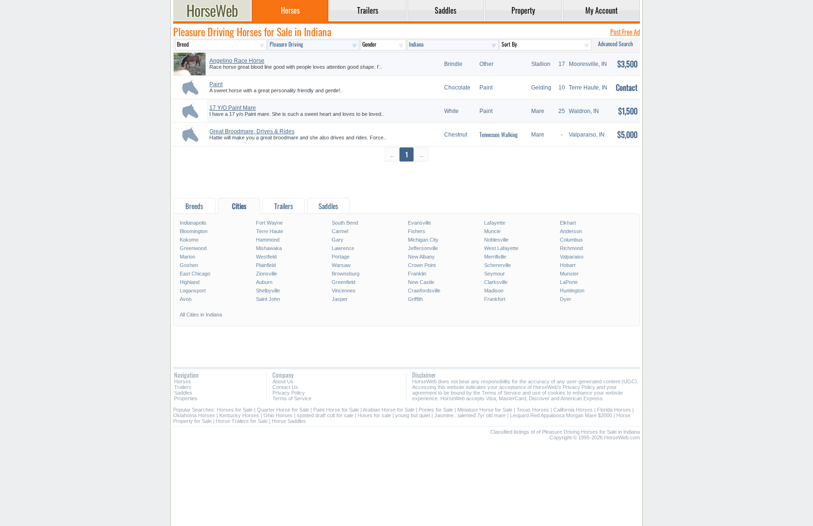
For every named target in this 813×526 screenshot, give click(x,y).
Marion (187, 256)
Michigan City (423, 240)
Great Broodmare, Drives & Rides (252, 131)
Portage (341, 256)
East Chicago (195, 273)
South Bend (345, 223)
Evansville (419, 223)
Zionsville (266, 273)
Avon (185, 299)
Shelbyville (268, 290)
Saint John (268, 299)
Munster (569, 273)
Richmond (571, 248)
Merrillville (495, 256)
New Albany (421, 256)
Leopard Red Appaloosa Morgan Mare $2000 (561, 415)
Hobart (567, 265)
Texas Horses (533, 410)
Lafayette (494, 223)
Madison (493, 290)
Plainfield (266, 265)
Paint (216, 84)
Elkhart (568, 223)
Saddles (183, 393)
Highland (189, 282)
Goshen (189, 265)
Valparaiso (571, 256)
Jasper (340, 299)
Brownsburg (345, 273)
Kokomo (189, 240)
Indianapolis (193, 223)
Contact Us (285, 387)
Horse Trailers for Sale (242, 421)
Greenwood (193, 248)
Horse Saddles (289, 421)
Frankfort (494, 299)
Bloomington (193, 231)
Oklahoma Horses (194, 415)
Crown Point (422, 265)
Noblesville (496, 240)
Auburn (264, 282)
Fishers (416, 231)
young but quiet (412, 415)
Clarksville (496, 282)
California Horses (573, 410)
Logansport (193, 290)
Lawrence (343, 248)
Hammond (267, 240)
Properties (186, 398)
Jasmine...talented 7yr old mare (470, 415)
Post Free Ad (625, 32)
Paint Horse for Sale (336, 410)
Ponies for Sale (436, 410)
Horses (182, 381)
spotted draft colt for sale (325, 415)
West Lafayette (501, 248)
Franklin (417, 273)
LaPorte (569, 282)
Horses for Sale (235, 410)
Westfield (266, 256)
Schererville (497, 265)
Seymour (494, 273)
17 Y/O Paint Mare (232, 108)
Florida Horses (614, 410)
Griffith (415, 299)
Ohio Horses (278, 415)
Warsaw (341, 265)
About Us (283, 381)
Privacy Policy (288, 393)
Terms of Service (291, 398)
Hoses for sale (374, 415)
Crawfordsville (424, 290)
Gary (337, 240)
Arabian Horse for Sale (388, 410)
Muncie (492, 231)
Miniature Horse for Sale (484, 410)
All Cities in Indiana (201, 314)
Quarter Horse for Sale (283, 410)
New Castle (421, 282)
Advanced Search (615, 44)
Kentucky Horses (239, 415)
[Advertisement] (406, 179)
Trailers (182, 387)
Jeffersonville (423, 248)
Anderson (571, 231)
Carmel (340, 231)
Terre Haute (269, 231)
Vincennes (344, 290)
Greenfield (343, 282)
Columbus (571, 240)
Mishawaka (269, 248)
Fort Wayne (269, 223)
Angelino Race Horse (236, 60)
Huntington (572, 290)
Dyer (565, 299)
